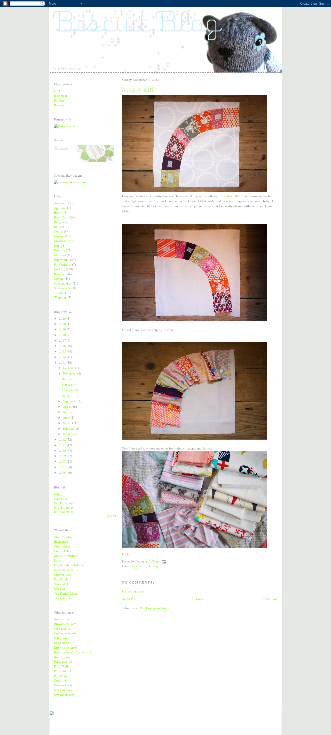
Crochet (59, 236)
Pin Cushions (62, 264)
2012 (63, 439)
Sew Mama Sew (64, 694)
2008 (63, 461)
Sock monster (63, 288)
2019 (63, 329)
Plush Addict (62, 671)
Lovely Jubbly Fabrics (68, 565)
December (70, 368)
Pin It (125, 554)
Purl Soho (60, 676)
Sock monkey (63, 283)
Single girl (69, 384)
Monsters (60, 255)
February (69, 428)
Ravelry (59, 105)
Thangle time (70, 390)
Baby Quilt (61, 217)
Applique (60, 208)
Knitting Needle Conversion (72, 652)
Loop (57, 560)
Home (200, 599)
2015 (63, 351)
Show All (111, 516)
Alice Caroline (63, 537)
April (67, 417)
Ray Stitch (61, 579)
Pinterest (59, 100)
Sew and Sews (63, 690)
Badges (59, 222)
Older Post (270, 599)
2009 (63, 456)
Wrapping (60, 297)
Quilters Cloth (63, 685)
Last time (227, 196)
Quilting (153, 566)
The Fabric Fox (64, 598)
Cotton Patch (62, 551)
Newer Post (129, 599)
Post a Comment (132, 591)
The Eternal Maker (66, 593)
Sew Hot (59, 588)
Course (58, 231)
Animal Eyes (62, 619)
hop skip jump (63, 507)
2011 (63, 445)
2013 (63, 362)
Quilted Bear (62, 574)
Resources (60, 274)
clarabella (60, 498)
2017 (63, 340)
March (67, 423)
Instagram (60, 95)
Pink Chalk (61, 666)
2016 (63, 346)
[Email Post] (163, 561)
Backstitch (61, 541)
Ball (57, 227)
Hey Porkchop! (64, 503)
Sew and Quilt (63, 584)
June (66, 412)
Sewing (59, 278)
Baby (57, 212)
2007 (63, 467)
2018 (63, 335)
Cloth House (62, 546)
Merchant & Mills (66, 570)
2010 (63, 450)
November (70, 373)
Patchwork (139, 566)
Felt (56, 245)
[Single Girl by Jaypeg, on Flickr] (194, 191)
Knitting (59, 250)
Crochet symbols (65, 633)
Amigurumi (61, 203)
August (68, 406)
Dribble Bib (69, 379)
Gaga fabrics (62, 642)
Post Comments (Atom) (155, 608)
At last (66, 395)
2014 (63, 357)
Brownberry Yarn (65, 624)
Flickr (58, 91)
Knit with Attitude (66, 556)
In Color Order (63, 512)
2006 (63, 472)
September (70, 401)
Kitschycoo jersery (66, 647)
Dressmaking (62, 241)
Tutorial (59, 293)
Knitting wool (63, 657)
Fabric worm (62, 638)
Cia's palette (62, 628)
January (68, 434)
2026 (63, 318)
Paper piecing (63, 661)
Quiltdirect (61, 680)
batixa (58, 494)
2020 (63, 324)
